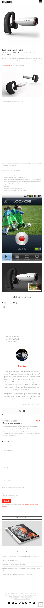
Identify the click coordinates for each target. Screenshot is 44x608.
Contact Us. (9, 595)
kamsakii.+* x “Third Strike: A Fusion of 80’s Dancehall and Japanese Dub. (20, 556)
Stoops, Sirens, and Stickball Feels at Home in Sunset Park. (17, 574)
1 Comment (8, 54)
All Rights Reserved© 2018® (26, 595)
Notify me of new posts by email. (10, 495)
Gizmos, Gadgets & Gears (12, 52)
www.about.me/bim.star (31, 404)
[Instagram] (20, 411)
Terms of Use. (14, 597)
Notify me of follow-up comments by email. (13, 487)
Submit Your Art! (11, 593)
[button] (40, 2)
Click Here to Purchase (22, 297)
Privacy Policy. (27, 597)
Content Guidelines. (22, 598)
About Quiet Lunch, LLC (28, 593)
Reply (38, 421)
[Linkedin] (24, 411)
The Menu (20, 52)
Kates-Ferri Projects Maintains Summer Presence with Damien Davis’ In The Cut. (21, 569)
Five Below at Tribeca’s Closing (10, 560)
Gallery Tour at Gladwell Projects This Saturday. (14, 564)
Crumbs (4, 52)
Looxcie (8, 65)
